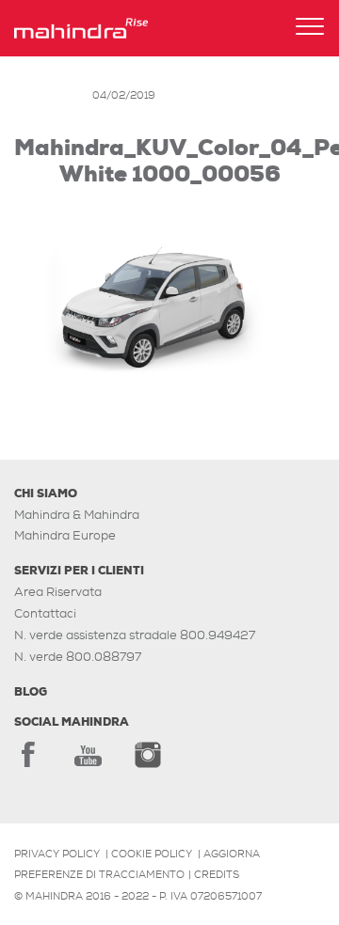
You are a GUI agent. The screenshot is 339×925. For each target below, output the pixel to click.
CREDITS (216, 874)
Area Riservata (58, 592)
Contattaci (45, 613)
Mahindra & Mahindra (76, 515)
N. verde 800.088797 (77, 657)
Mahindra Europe (65, 535)
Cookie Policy (151, 853)
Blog (30, 691)
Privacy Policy (57, 853)
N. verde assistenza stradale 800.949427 (134, 635)
